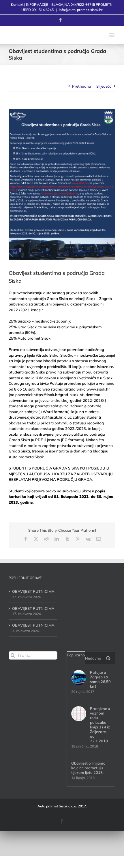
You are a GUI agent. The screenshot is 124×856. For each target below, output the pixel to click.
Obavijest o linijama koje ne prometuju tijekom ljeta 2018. (88, 768)
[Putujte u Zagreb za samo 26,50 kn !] (78, 677)
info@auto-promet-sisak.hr (81, 10)
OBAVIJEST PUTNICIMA (33, 591)
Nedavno (93, 658)
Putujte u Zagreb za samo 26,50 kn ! (100, 679)
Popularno (76, 655)
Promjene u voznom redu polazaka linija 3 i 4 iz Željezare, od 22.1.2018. (100, 724)
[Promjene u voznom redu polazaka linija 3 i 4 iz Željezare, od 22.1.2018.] (78, 713)
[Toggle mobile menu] (112, 35)
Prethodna (81, 86)
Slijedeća (104, 86)
